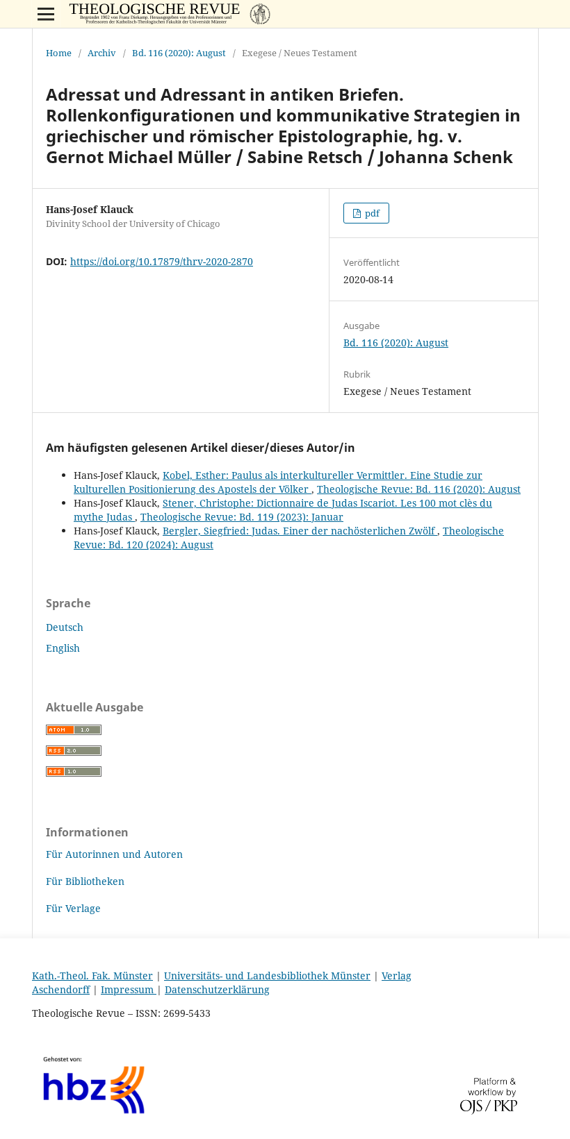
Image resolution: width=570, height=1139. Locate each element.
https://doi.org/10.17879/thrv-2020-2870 (161, 261)
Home (59, 53)
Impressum (128, 989)
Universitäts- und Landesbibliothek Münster (267, 975)
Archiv (102, 53)
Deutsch (64, 627)
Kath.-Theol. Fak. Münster (92, 975)
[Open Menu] (46, 14)
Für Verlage (73, 908)
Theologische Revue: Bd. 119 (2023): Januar (241, 516)
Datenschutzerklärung (217, 989)
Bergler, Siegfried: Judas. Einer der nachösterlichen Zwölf (300, 530)
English (63, 648)
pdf (371, 213)
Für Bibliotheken (85, 881)
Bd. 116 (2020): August (179, 53)
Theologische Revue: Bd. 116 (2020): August (419, 489)
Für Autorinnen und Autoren (114, 854)
